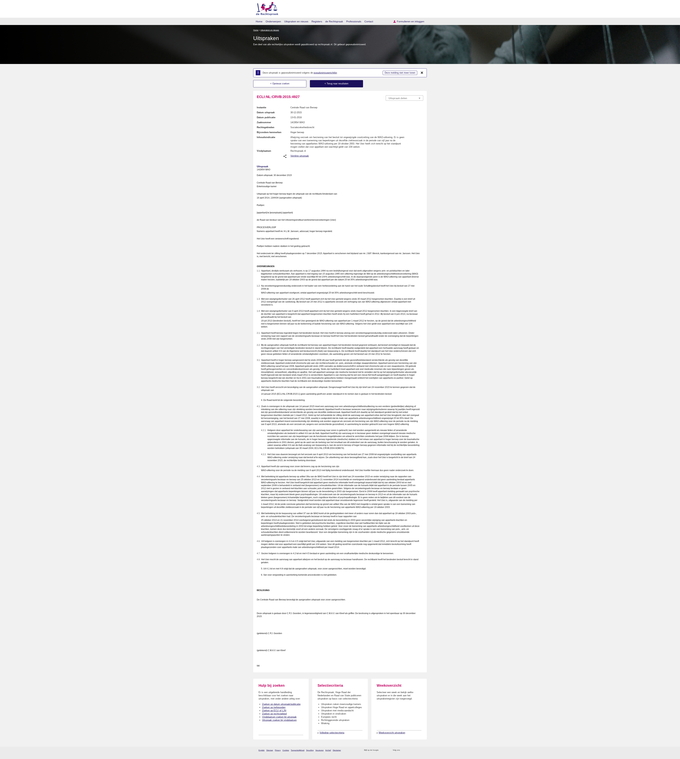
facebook (407, 750)
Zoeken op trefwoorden (273, 707)
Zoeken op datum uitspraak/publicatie (281, 704)
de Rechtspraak (334, 21)
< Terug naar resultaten (336, 83)
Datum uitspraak (266, 112)
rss (382, 750)
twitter (403, 750)
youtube (421, 750)
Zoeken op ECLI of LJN (274, 710)
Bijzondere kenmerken (269, 132)
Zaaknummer (264, 122)
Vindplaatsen (264, 151)
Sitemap (269, 750)
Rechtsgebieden (265, 127)
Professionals (353, 21)
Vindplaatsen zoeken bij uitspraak (279, 717)
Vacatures (319, 750)
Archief (328, 750)
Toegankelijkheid (297, 750)
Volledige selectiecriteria (331, 732)
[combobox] (404, 98)
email (386, 750)
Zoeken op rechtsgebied (274, 713)
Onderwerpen (273, 21)
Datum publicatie (266, 117)
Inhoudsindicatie (266, 137)
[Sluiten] (422, 72)
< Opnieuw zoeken (279, 83)
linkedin (417, 750)
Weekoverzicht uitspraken (392, 732)
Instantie (261, 107)
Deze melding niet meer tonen (400, 72)
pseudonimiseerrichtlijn (325, 72)
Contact (368, 21)
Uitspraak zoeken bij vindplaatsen (279, 720)
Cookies (285, 750)
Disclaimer (337, 750)
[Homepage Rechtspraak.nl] (266, 8)
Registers (316, 21)
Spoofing (310, 750)
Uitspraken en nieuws (296, 21)
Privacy (278, 750)
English (262, 750)
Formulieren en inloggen (410, 21)
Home (259, 21)
